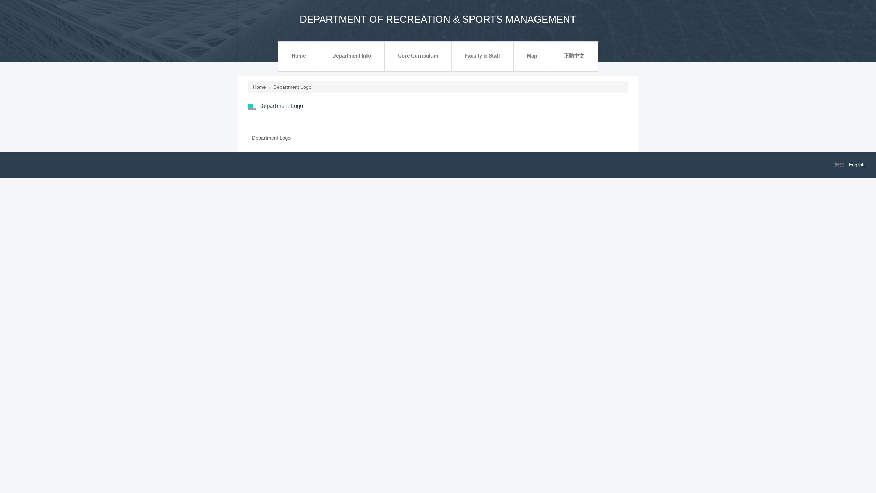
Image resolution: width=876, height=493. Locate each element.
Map (532, 56)
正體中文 (574, 56)
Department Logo (292, 87)
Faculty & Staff (482, 56)
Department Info (351, 56)
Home (299, 56)
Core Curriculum (418, 56)
